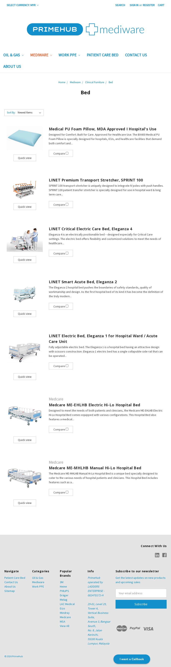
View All (64, 626)
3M (61, 582)
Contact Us (136, 54)
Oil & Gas (12, 54)
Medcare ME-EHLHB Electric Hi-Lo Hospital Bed (94, 404)
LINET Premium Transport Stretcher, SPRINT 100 (96, 179)
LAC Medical (67, 604)
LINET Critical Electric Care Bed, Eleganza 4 (90, 228)
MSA (62, 621)
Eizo (62, 608)
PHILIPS (64, 591)
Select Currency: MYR (21, 5)
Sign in (134, 5)
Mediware (39, 54)
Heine (63, 586)
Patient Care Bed (102, 54)
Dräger (64, 595)
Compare (59, 153)
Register (149, 5)
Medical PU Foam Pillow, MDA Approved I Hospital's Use (102, 128)
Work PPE (68, 54)
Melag (63, 600)
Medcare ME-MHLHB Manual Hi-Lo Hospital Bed (95, 467)
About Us (12, 66)
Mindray (65, 613)
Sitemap (9, 591)
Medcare (65, 617)
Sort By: (11, 112)
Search (120, 5)
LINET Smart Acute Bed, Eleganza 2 (83, 281)
